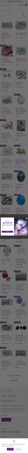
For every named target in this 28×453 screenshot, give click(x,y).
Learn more (12, 446)
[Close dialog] (26, 218)
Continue (7, 231)
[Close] (26, 439)
